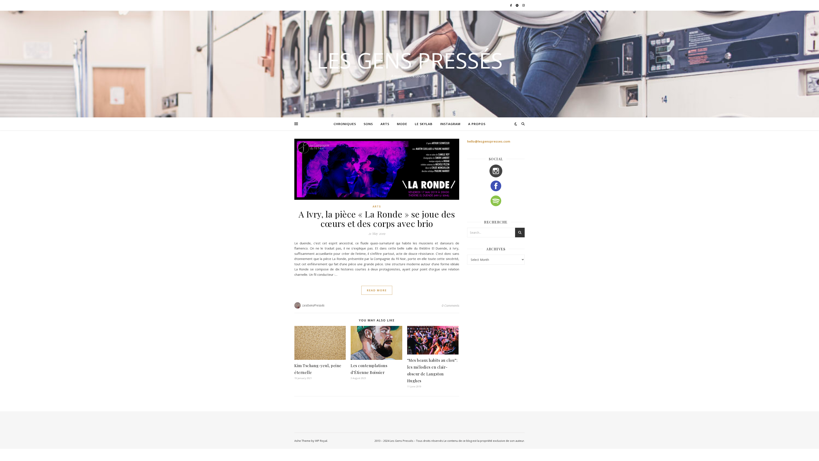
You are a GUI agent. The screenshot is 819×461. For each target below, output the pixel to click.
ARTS (384, 124)
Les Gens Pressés (410, 60)
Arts (377, 206)
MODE (402, 124)
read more (377, 290)
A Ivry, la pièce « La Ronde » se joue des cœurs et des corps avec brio (377, 218)
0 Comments (450, 305)
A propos (476, 124)
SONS (368, 124)
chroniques (345, 124)
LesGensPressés (313, 305)
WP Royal (321, 441)
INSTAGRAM (450, 124)
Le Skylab (424, 124)
